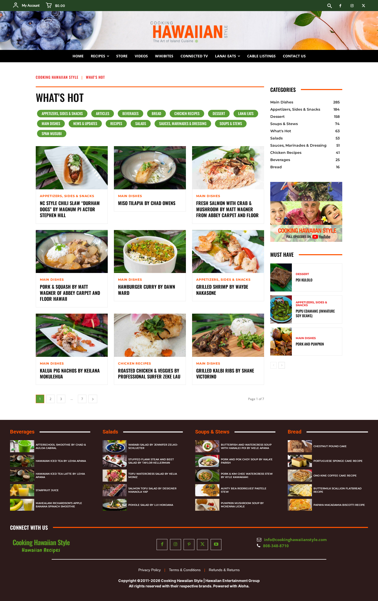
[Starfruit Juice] (22, 490)
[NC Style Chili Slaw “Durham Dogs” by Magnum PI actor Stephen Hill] (72, 167)
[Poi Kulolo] (281, 277)
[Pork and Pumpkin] (281, 342)
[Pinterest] (189, 544)
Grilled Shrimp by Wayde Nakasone (222, 289)
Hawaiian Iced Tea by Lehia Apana (61, 461)
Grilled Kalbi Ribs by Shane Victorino (225, 373)
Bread (156, 113)
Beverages (130, 113)
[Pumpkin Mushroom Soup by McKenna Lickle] (207, 505)
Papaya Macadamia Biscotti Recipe (339, 505)
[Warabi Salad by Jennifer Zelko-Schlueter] (115, 446)
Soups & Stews (231, 123)
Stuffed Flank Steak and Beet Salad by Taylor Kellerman (151, 461)
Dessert (219, 113)
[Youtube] (216, 544)
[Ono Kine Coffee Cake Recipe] (300, 476)
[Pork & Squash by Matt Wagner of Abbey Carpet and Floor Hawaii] (72, 251)
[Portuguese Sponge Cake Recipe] (300, 461)
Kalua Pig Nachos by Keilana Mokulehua (70, 373)
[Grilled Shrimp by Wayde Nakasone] (228, 251)
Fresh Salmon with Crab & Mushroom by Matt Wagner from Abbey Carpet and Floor (227, 209)
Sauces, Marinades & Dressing (182, 123)
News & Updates (85, 123)
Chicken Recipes (187, 113)
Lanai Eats (246, 113)
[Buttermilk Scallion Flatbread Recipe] (300, 490)
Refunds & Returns (224, 570)
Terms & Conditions (185, 570)
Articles (102, 113)
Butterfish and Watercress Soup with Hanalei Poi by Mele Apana (246, 446)
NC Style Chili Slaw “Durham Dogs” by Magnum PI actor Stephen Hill (70, 209)
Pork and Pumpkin (310, 344)
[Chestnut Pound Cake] (300, 446)
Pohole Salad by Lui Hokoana (150, 505)
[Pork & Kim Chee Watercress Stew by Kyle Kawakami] (207, 476)
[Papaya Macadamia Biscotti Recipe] (300, 505)
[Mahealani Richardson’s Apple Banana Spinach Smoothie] (22, 505)
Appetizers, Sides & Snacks (62, 113)
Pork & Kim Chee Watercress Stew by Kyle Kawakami (247, 475)
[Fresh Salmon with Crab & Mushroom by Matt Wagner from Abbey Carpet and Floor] (228, 167)
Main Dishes (51, 123)
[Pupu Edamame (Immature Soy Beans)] (281, 309)
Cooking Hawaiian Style (57, 77)
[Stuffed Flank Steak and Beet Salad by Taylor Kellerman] (115, 461)
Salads (140, 123)
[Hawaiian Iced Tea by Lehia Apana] (22, 461)
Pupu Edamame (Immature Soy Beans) (315, 313)
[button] (329, 6)
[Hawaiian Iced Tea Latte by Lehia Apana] (22, 476)
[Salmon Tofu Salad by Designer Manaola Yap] (115, 490)
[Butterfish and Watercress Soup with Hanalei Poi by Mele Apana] (207, 446)
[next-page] (92, 399)
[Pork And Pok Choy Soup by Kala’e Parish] (207, 461)
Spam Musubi (52, 133)
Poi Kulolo (304, 279)
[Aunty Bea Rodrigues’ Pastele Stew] (207, 490)
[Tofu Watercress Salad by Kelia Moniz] (115, 476)
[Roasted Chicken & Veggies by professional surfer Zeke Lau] (150, 335)
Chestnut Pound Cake (330, 446)
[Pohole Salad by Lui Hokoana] (115, 505)
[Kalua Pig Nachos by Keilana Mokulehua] (72, 335)
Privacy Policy (149, 570)
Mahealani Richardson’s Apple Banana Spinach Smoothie (59, 504)
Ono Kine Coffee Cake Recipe (335, 475)
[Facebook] (340, 5)
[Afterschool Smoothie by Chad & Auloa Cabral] (22, 446)
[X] (363, 5)
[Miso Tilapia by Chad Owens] (150, 167)
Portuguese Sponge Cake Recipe (338, 461)
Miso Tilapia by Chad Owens (146, 203)
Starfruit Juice (47, 490)
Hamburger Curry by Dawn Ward (146, 289)
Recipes (116, 123)
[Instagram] (351, 5)
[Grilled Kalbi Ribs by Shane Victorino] (228, 335)
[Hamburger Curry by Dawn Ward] (150, 251)
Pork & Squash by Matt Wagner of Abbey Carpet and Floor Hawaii (70, 292)
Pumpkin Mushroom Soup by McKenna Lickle (242, 504)
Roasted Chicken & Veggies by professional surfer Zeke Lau (149, 373)
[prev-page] (273, 365)
